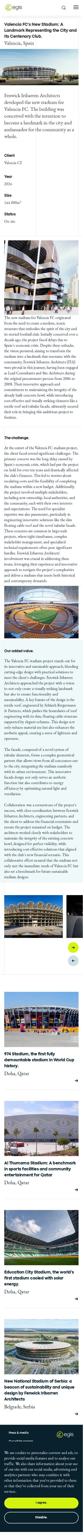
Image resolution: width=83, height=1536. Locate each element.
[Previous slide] (73, 960)
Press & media (19, 1433)
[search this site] (63, 7)
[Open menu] (76, 7)
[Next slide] (73, 947)
